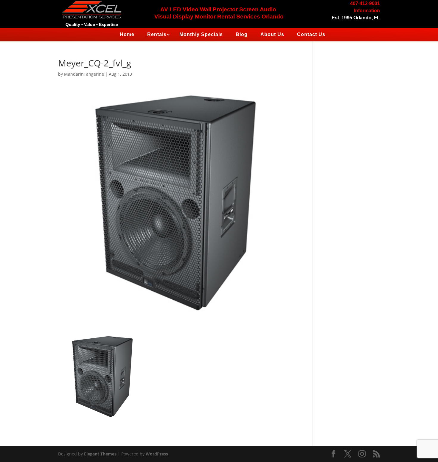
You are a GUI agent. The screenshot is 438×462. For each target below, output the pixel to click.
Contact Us (311, 34)
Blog (242, 34)
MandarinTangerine (84, 74)
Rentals (157, 34)
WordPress (157, 454)
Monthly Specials (201, 34)
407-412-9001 (365, 3)
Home (127, 34)
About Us (272, 34)
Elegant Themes (100, 454)
